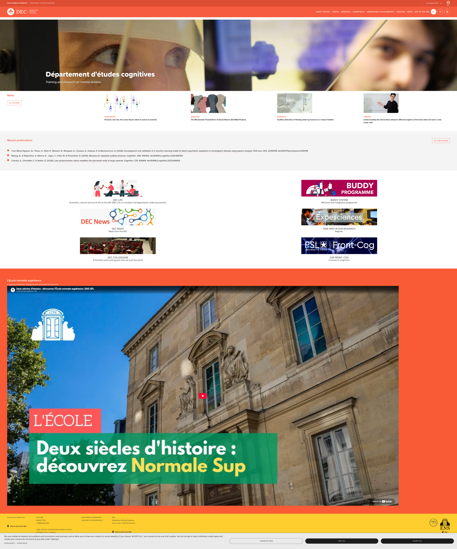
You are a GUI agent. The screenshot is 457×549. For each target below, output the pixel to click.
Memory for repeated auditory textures (107, 155)
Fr (440, 12)
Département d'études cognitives (42, 3)
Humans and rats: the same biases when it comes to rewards (130, 120)
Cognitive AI (359, 12)
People (335, 12)
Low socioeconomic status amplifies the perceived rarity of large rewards (88, 160)
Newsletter (40, 520)
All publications (441, 141)
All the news (14, 103)
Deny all (341, 541)
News (409, 12)
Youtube (39, 517)
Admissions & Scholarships (380, 12)
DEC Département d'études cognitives (23, 12)
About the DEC (323, 12)
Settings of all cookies (45, 532)
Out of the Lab (422, 12)
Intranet (447, 12)
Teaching (400, 12)
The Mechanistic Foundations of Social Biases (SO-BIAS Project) (218, 120)
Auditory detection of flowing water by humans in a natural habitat (305, 120)
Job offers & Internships (91, 517)
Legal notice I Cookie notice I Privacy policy (54, 530)
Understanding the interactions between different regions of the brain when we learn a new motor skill (402, 121)
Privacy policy (9, 543)
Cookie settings (266, 541)
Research (346, 12)
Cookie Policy (22, 543)
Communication (42, 523)
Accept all (417, 541)
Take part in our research (92, 520)
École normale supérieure (17, 3)
